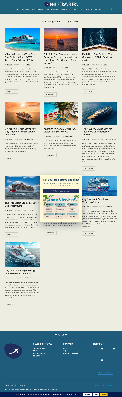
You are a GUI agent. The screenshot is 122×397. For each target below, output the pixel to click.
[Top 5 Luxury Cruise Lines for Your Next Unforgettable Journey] (99, 103)
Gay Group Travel (52, 9)
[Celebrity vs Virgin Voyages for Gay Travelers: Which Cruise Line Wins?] (22, 103)
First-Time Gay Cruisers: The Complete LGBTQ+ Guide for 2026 (97, 57)
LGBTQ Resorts (37, 9)
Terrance (9, 64)
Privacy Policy (100, 385)
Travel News (34, 278)
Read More (11, 91)
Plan (74, 9)
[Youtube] (66, 334)
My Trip (98, 9)
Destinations (65, 9)
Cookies (109, 385)
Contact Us (88, 9)
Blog (80, 9)
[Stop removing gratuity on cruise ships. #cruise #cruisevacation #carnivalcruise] (109, 352)
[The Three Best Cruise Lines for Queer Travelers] (22, 177)
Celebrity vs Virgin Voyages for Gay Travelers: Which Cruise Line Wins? (21, 131)
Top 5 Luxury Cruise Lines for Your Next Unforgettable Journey (97, 131)
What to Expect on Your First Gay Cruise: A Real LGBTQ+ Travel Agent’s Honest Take (20, 57)
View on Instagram (105, 372)
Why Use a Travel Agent (71, 353)
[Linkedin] (63, 334)
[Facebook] (56, 334)
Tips (31, 139)
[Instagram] (59, 334)
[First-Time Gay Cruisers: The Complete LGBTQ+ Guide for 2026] (99, 29)
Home (16, 9)
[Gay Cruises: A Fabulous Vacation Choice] (99, 177)
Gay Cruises (25, 9)
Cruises (28, 64)
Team (65, 348)
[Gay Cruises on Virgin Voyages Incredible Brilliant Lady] (22, 243)
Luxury (114, 139)
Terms (116, 385)
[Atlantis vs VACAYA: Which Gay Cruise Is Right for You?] (61, 103)
